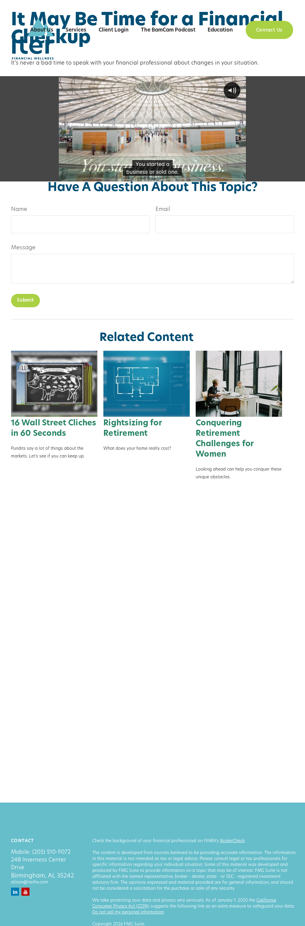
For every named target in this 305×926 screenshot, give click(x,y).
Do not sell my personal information (128, 912)
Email (162, 209)
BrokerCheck (232, 841)
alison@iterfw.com (29, 882)
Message (23, 248)
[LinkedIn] (15, 892)
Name (19, 209)
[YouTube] (25, 892)
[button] (42, 30)
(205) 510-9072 (51, 852)
